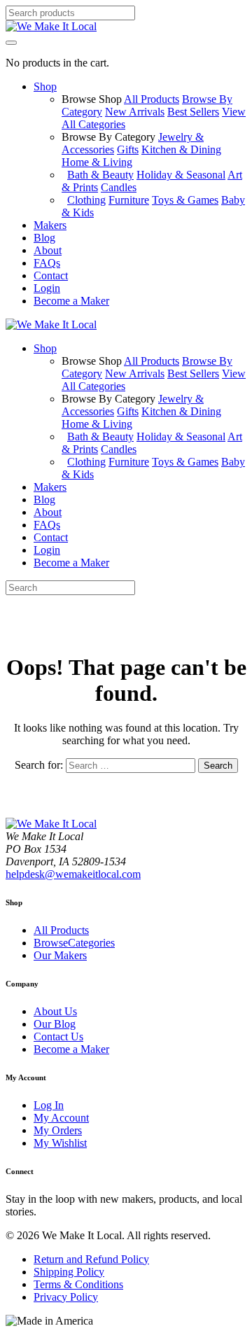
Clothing (86, 200)
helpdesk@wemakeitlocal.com (73, 874)
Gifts (128, 149)
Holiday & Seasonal (180, 175)
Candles (118, 187)
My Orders (58, 1130)
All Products (151, 99)
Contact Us (58, 1036)
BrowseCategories (74, 943)
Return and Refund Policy (91, 1259)
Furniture (128, 200)
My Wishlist (60, 1143)
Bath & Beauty (100, 175)
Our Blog (55, 1024)
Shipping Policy (69, 1272)
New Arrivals (134, 112)
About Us (55, 1011)
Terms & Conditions (78, 1284)
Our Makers (60, 955)
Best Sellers (193, 112)
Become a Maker (71, 1049)
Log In (49, 1105)
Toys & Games (185, 200)
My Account (61, 1118)
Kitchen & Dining (181, 149)
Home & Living (97, 162)
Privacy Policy (66, 1297)
